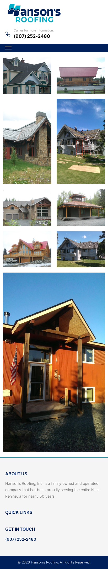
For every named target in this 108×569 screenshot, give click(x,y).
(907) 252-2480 (32, 36)
